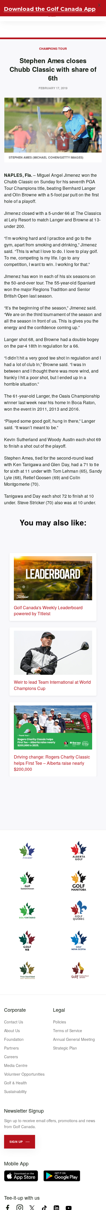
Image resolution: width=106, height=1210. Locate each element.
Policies (59, 1022)
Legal (59, 1009)
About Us (12, 1030)
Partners (11, 1048)
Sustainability (15, 1091)
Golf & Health (15, 1082)
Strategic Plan (65, 1048)
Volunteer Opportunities (24, 1074)
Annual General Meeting (74, 1039)
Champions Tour (53, 49)
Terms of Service (67, 1030)
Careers (11, 1056)
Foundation (14, 1039)
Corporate (15, 1009)
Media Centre (15, 1065)
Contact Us (13, 1022)
